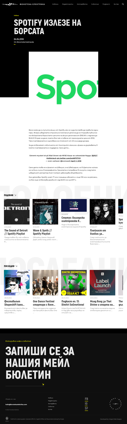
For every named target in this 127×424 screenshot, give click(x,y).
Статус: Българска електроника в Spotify (73, 219)
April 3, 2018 (76, 161)
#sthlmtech (51, 158)
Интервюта (52, 403)
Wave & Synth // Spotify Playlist (42, 232)
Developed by (104, 419)
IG (86, 403)
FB (86, 399)
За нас (50, 409)
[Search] (123, 4)
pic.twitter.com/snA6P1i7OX (69, 158)
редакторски (67, 4)
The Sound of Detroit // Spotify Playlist (16, 232)
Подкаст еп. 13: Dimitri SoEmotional (73, 303)
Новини (16, 15)
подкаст (106, 4)
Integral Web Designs (115, 419)
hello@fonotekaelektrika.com (16, 404)
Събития (51, 406)
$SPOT (95, 156)
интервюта (82, 4)
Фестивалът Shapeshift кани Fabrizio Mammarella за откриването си (16, 303)
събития (95, 4)
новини (55, 4)
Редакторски (52, 401)
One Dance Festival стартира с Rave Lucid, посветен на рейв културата (44, 303)
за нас (116, 4)
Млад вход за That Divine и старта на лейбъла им (101, 303)
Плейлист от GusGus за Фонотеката (98, 232)
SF (86, 408)
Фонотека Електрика (25, 42)
